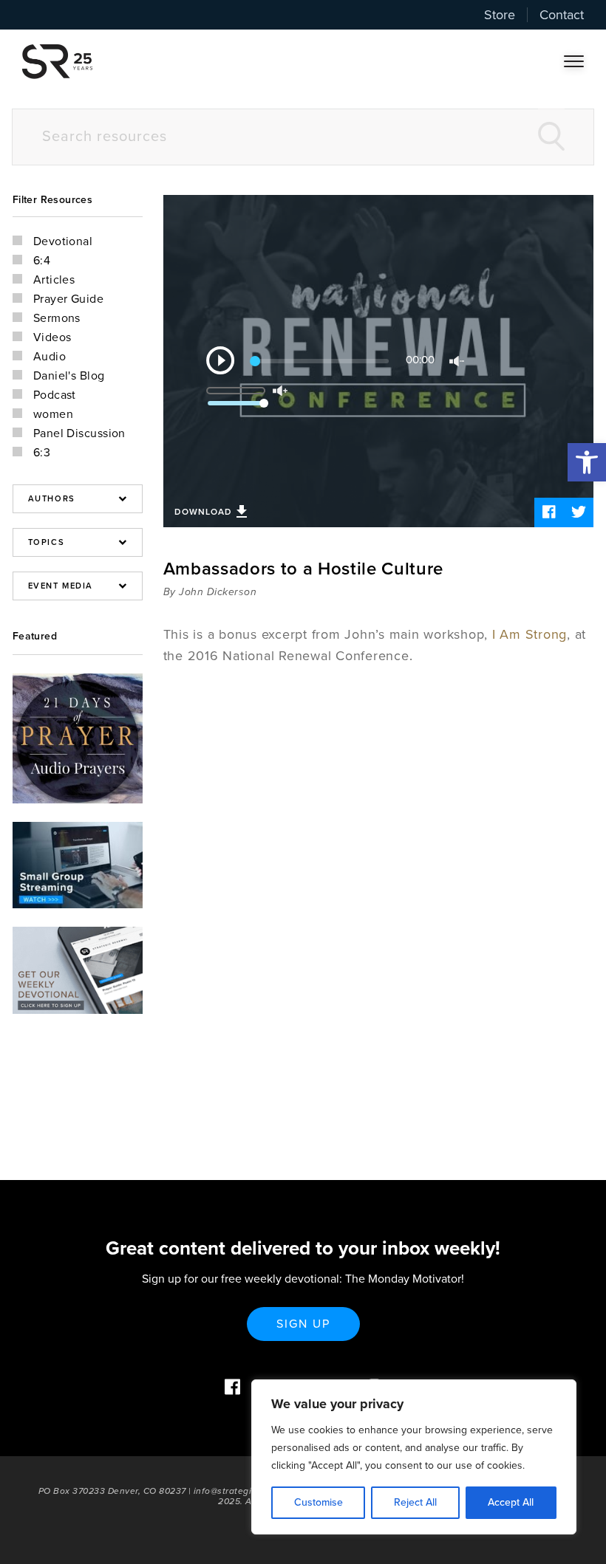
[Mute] (456, 361)
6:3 (41, 453)
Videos (52, 337)
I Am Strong (529, 634)
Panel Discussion (79, 433)
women (53, 414)
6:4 (41, 261)
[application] (378, 361)
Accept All (511, 1502)
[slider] (246, 385)
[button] (587, 462)
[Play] (220, 360)
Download (203, 512)
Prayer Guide (68, 299)
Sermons (57, 318)
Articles (54, 280)
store (499, 14)
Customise (318, 1502)
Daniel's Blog (69, 376)
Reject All (415, 1502)
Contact (561, 14)
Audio (49, 357)
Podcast (54, 395)
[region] (413, 1456)
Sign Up (303, 1324)
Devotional (62, 241)
